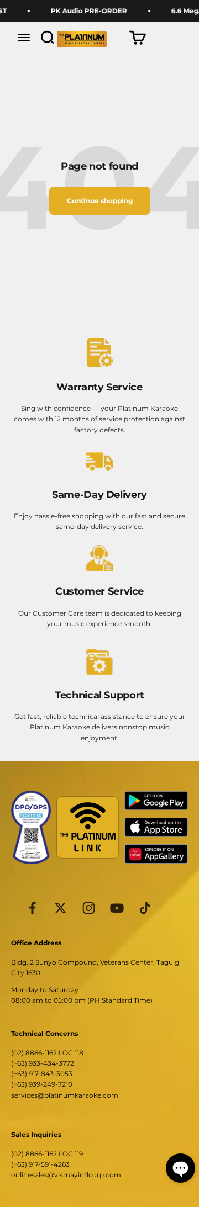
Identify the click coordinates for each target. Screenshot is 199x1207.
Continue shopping (100, 201)
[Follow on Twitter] (60, 908)
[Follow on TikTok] (145, 908)
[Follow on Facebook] (32, 908)
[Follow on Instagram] (88, 908)
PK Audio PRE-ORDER (86, 11)
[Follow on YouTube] (116, 908)
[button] (180, 1168)
